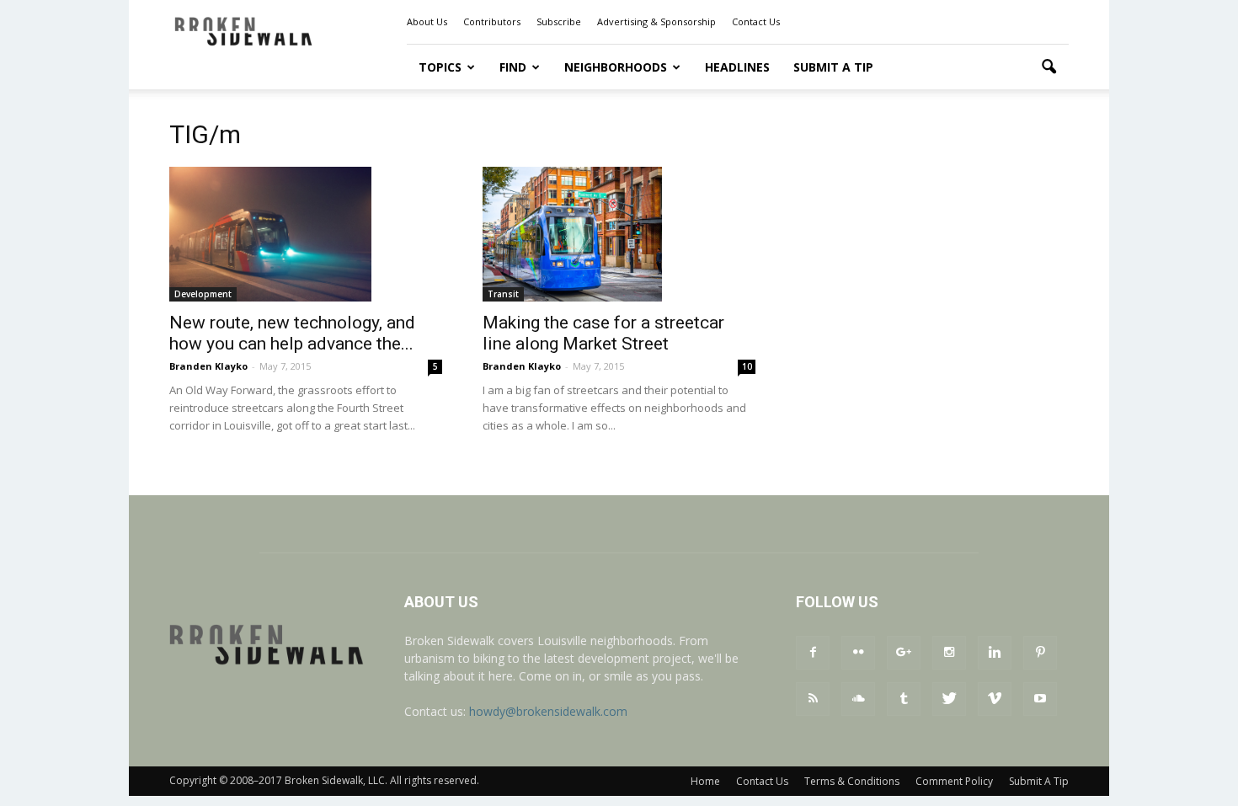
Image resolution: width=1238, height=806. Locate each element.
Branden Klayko (208, 366)
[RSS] (813, 699)
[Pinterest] (1040, 653)
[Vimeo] (994, 699)
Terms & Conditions (851, 781)
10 (747, 366)
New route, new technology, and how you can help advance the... (292, 333)
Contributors (491, 21)
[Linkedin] (994, 653)
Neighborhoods (615, 67)
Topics (440, 67)
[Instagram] (949, 653)
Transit (503, 294)
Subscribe (558, 21)
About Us (427, 21)
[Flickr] (858, 653)
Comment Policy (954, 781)
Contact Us (756, 21)
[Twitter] (949, 699)
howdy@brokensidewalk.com (548, 711)
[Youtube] (1040, 699)
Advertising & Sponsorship (656, 21)
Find (512, 67)
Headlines (737, 67)
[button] (1048, 67)
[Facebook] (813, 653)
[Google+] (903, 653)
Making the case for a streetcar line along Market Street (603, 333)
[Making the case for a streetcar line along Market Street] (619, 234)
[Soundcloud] (858, 699)
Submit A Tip (833, 67)
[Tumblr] (903, 699)
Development (203, 294)
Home (705, 781)
